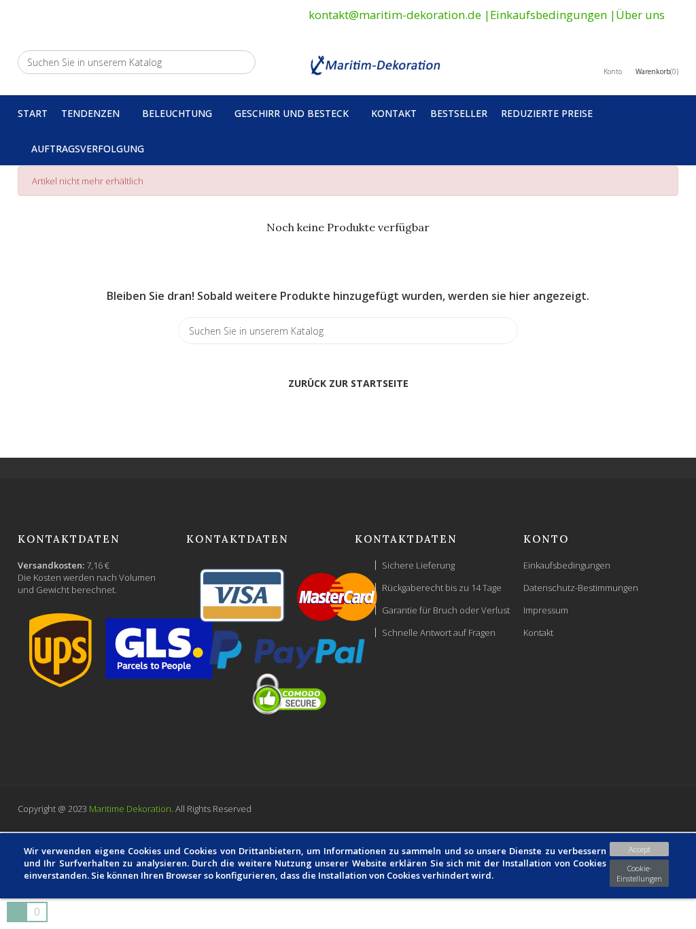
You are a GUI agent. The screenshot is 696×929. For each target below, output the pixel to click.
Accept (639, 849)
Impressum (545, 610)
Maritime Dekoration (130, 809)
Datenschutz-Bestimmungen (580, 587)
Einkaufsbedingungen (548, 14)
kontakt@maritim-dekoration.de (395, 14)
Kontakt (538, 632)
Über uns (640, 14)
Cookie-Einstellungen (639, 873)
